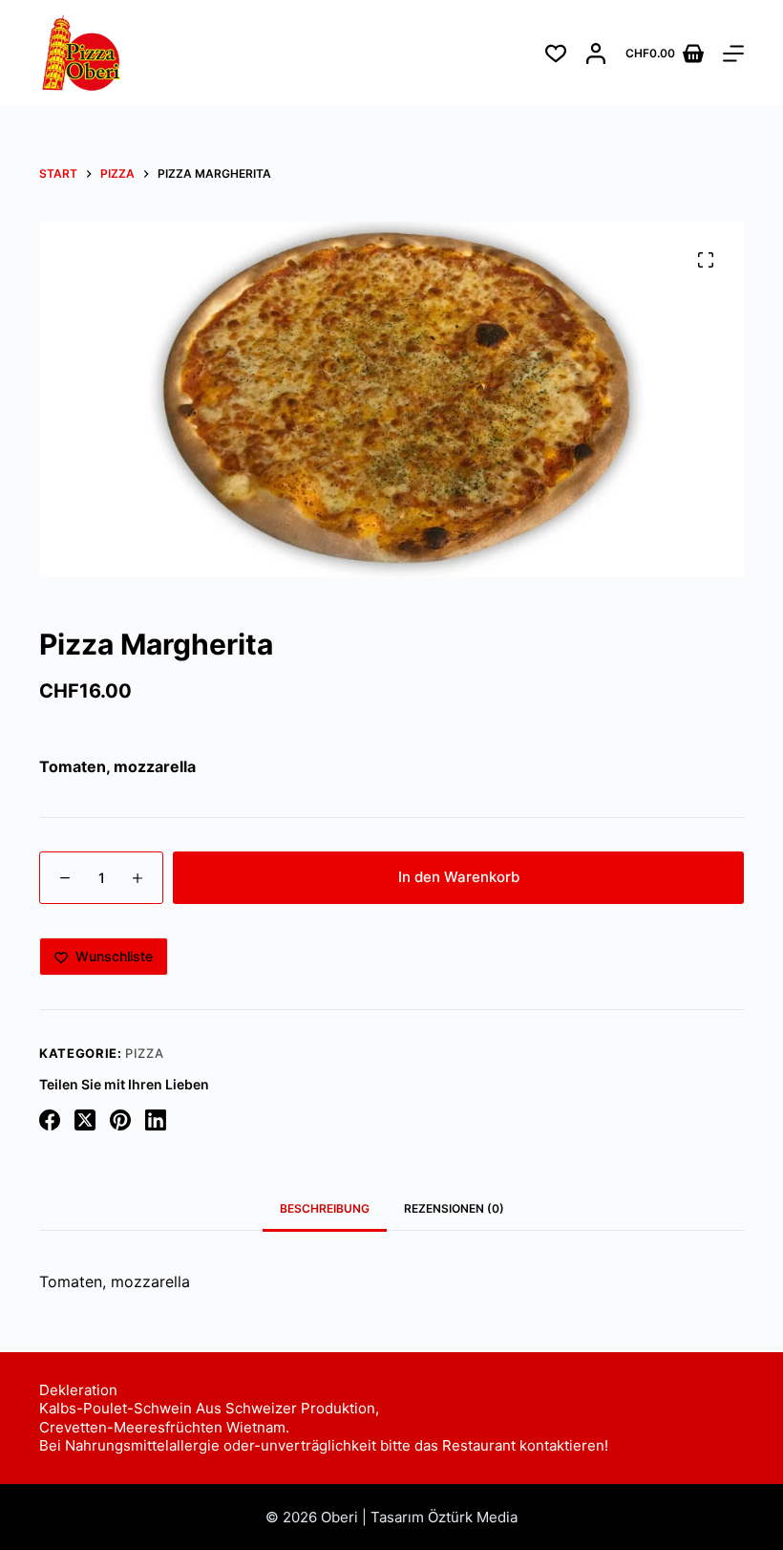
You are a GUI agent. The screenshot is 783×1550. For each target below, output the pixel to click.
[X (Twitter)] (84, 1119)
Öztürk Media (473, 1517)
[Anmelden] (595, 53)
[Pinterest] (120, 1119)
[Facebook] (49, 1119)
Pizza (144, 1053)
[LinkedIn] (155, 1119)
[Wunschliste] (555, 53)
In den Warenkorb (458, 877)
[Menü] (733, 53)
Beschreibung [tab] (325, 1208)
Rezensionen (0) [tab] (454, 1208)
